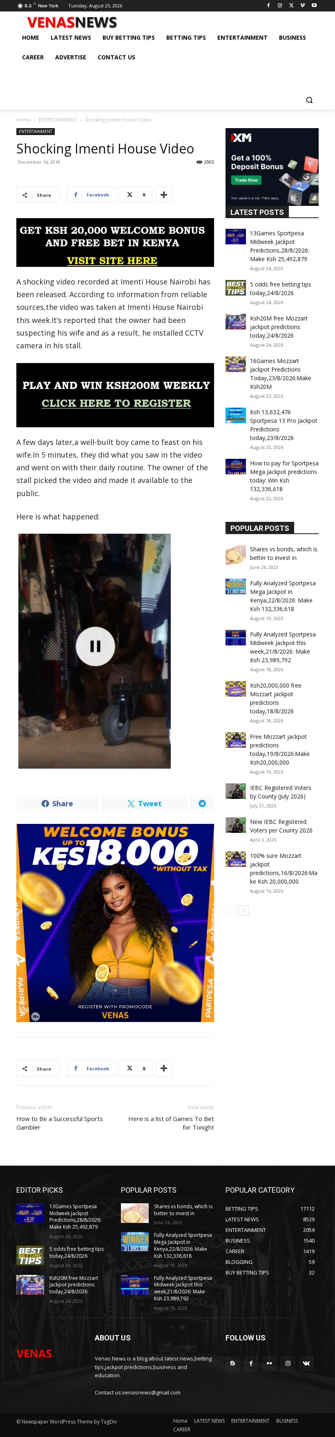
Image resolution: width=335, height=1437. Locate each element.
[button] (309, 99)
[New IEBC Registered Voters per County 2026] (236, 825)
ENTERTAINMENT (57, 119)
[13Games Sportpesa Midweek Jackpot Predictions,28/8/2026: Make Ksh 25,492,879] (236, 236)
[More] (163, 195)
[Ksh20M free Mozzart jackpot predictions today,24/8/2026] (236, 321)
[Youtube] (314, 6)
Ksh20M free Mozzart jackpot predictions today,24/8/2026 (279, 326)
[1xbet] (115, 242)
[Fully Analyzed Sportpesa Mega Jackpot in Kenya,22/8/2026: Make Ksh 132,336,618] (236, 586)
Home (23, 119)
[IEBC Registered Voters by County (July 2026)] (236, 791)
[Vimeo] (302, 6)
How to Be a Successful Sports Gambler (59, 1122)
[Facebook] (268, 6)
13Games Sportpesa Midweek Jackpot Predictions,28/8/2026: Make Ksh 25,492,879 (75, 1216)
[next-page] (244, 910)
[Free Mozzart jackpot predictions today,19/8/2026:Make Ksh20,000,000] (236, 740)
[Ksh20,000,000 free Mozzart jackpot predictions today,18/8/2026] (236, 689)
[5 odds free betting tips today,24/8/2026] (236, 288)
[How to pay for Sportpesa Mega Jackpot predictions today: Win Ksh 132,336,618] (236, 466)
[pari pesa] (115, 923)
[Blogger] (233, 1363)
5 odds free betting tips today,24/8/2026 (76, 1252)
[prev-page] (231, 910)
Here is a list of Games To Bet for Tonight (171, 1122)
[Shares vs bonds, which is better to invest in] (236, 555)
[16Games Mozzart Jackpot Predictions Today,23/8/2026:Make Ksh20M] (236, 364)
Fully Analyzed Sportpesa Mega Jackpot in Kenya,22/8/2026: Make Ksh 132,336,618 (183, 1245)
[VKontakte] (306, 1363)
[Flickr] (269, 1363)
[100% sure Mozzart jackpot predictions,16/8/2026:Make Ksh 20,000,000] (236, 859)
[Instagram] (280, 6)
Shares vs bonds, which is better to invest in (183, 1210)
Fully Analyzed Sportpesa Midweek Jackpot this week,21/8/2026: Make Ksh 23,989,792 (183, 1288)
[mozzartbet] (115, 395)
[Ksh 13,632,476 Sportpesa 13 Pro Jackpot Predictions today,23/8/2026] (236, 415)
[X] (291, 6)
